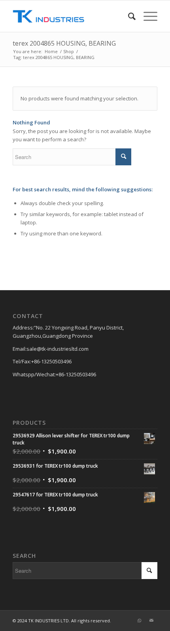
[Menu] (146, 16)
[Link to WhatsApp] (139, 620)
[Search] (128, 16)
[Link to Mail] (151, 620)
